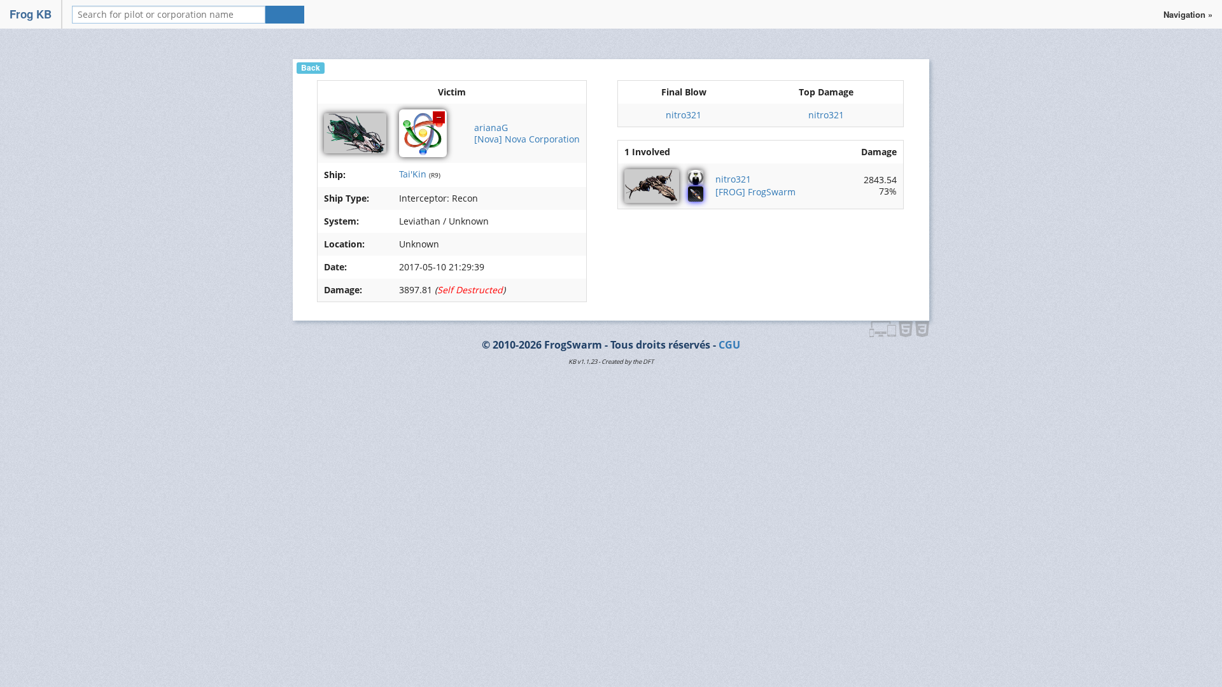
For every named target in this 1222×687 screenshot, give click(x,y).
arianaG (491, 127)
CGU (729, 345)
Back (310, 67)
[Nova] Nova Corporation (527, 139)
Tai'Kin (412, 174)
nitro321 (683, 115)
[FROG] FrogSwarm (755, 192)
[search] (284, 15)
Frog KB (31, 14)
